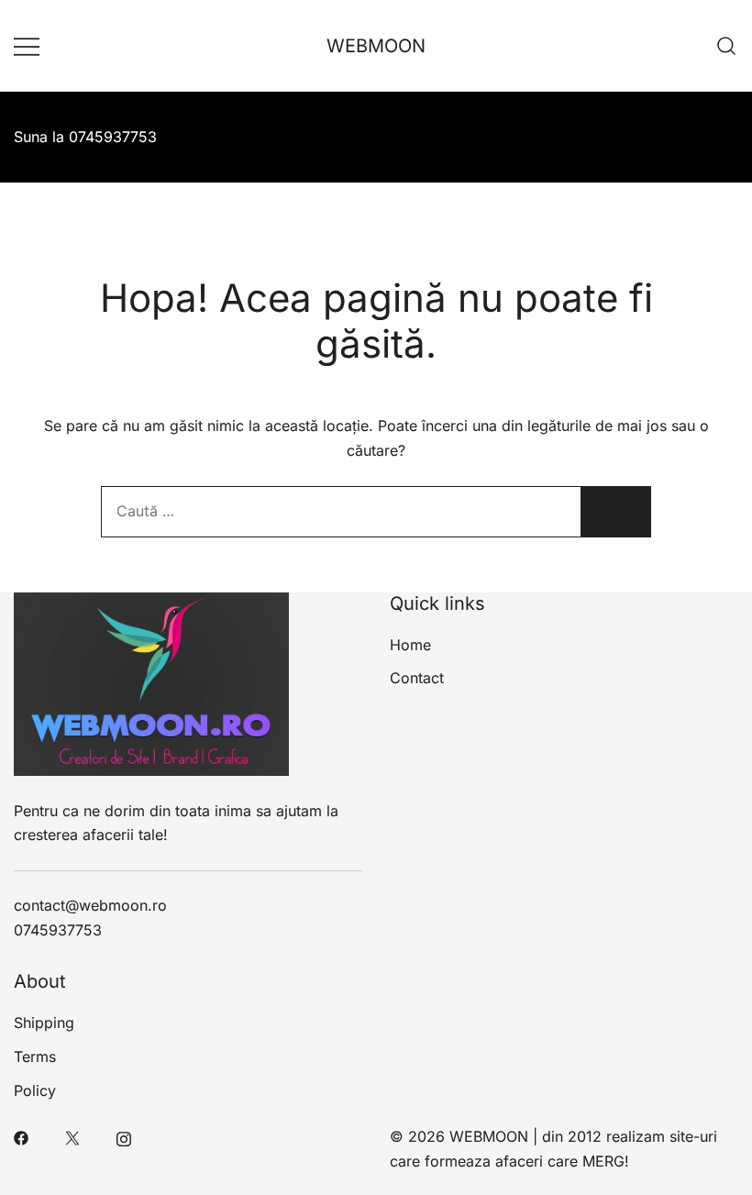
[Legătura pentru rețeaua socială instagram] (123, 1136)
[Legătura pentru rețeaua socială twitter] (72, 1136)
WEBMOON (376, 46)
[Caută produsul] (616, 511)
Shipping (44, 1022)
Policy (35, 1090)
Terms (35, 1056)
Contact (417, 678)
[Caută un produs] (726, 45)
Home (410, 645)
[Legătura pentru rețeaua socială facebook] (21, 1136)
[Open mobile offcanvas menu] (26, 45)
